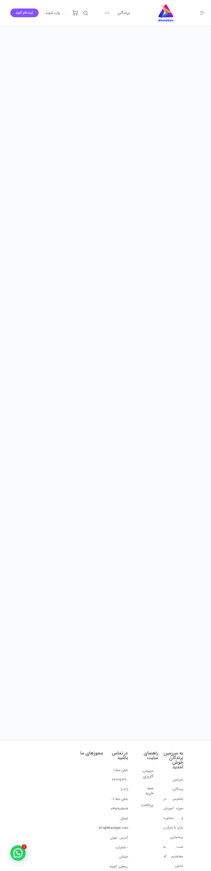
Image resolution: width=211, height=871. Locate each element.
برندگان (124, 13)
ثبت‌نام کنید (24, 12)
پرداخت (147, 805)
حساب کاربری (148, 773)
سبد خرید (149, 790)
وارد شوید (52, 13)
